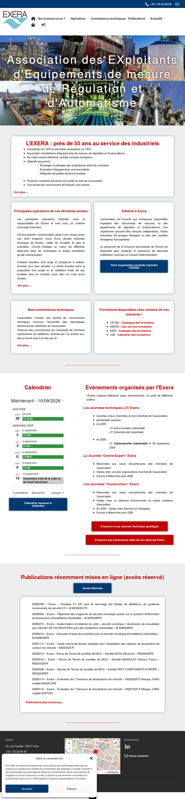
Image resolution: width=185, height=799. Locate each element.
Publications (136, 18)
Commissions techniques (108, 18)
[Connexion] (43, 25)
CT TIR (26, 467)
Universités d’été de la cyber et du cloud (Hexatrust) (42, 480)
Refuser (71, 789)
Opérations (78, 18)
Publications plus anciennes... (44, 702)
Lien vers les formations (136, 326)
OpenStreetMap (98, 772)
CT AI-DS (28, 418)
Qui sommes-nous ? (51, 18)
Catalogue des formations (138, 322)
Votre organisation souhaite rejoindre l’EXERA (134, 266)
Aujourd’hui (38, 492)
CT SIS (26, 446)
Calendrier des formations (133, 335)
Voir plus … (24, 285)
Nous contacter (139, 756)
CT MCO (27, 456)
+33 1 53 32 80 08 (160, 4)
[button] (91, 758)
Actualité (156, 18)
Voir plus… (21, 192)
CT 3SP (27, 435)
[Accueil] (33, 18)
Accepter (27, 789)
